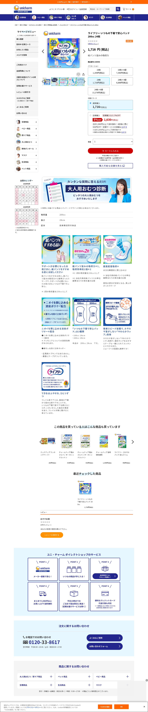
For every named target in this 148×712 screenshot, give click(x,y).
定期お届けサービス (24, 86)
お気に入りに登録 (78, 74)
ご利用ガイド (21, 65)
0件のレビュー (93, 44)
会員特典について (23, 71)
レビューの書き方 (23, 92)
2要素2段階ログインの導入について (26, 78)
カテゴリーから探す (35, 25)
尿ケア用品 (23, 25)
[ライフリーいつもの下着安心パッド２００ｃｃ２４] (63, 51)
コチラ (124, 127)
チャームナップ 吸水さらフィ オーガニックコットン (66, 455)
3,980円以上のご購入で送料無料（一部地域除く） (74, 2)
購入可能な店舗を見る (110, 165)
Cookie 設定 (104, 707)
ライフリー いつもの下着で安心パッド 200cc (84, 25)
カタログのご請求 (25, 99)
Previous (17, 2)
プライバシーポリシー (33, 707)
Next (131, 2)
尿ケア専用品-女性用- (50, 25)
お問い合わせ (21, 113)
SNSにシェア (83, 74)
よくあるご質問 (22, 107)
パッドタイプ (64, 25)
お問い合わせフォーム (98, 646)
